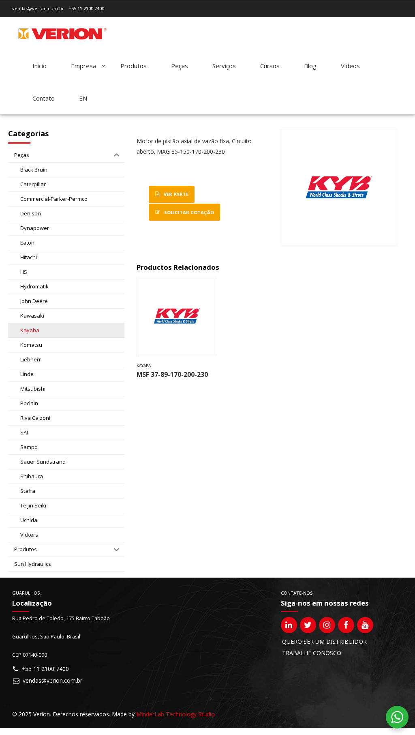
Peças (179, 66)
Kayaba (144, 365)
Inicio (39, 66)
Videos (350, 66)
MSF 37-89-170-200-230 (172, 374)
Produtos (133, 66)
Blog (310, 66)
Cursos (270, 66)
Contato (43, 98)
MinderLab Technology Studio (175, 714)
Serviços (224, 66)
